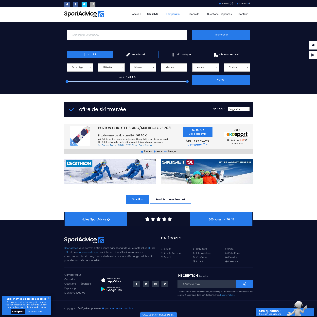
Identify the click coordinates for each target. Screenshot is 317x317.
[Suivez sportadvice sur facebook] (75, 4)
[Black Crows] (174, 72)
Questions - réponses (219, 14)
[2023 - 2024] (205, 72)
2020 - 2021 (124, 145)
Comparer (196, 145)
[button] (80, 67)
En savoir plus (35, 311)
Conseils (194, 14)
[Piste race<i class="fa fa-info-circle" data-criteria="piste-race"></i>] (111, 72)
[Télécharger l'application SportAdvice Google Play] (111, 288)
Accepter (18, 311)
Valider (221, 80)
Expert (199, 261)
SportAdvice (71, 248)
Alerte (159, 151)
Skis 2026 (152, 14)
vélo (66, 252)
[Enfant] (80, 72)
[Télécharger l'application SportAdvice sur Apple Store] (111, 279)
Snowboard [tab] (138, 54)
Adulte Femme (172, 253)
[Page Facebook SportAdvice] (136, 284)
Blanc (135, 145)
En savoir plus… (227, 294)
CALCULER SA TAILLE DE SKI (158, 314)
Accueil (136, 14)
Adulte (167, 249)
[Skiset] (207, 171)
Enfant (113, 145)
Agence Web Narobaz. (121, 308)
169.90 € (198, 131)
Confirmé (201, 257)
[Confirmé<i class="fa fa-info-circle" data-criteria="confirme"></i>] (143, 72)
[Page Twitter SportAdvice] (146, 284)
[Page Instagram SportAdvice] (155, 284)
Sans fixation (146, 145)
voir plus (158, 142)
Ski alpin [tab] (92, 54)
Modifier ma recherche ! (170, 199)
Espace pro (71, 288)
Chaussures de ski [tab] (229, 54)
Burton (105, 145)
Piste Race (234, 253)
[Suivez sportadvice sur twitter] (84, 4)
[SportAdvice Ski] (84, 239)
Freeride (233, 257)
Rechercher (221, 35)
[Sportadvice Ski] (84, 13)
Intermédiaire (203, 253)
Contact (243, 14)
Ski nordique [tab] (184, 54)
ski (149, 248)
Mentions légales (74, 293)
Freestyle (233, 261)
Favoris (147, 151)
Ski (99, 145)
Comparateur (173, 14)
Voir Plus (137, 199)
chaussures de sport (88, 252)
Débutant (201, 249)
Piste (231, 249)
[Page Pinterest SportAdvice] (164, 284)
